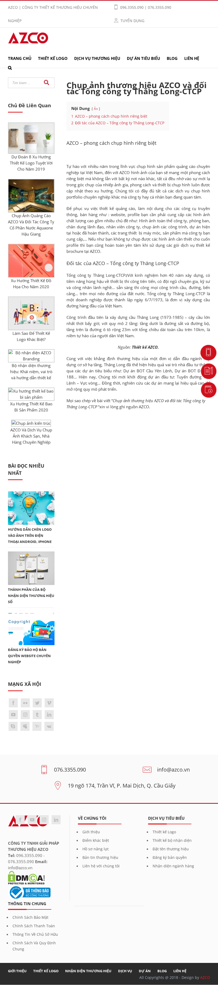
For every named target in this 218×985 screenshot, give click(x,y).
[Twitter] (37, 702)
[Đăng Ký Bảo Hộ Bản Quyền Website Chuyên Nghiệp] (31, 614)
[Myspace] (25, 726)
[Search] (10, 69)
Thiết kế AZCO (145, 347)
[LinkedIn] (49, 714)
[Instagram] (25, 714)
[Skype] (13, 726)
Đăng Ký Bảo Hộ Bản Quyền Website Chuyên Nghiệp (29, 656)
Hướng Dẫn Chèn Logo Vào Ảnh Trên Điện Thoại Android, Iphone (30, 535)
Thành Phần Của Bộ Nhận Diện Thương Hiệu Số (31, 595)
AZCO (144, 406)
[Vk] (49, 726)
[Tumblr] (37, 714)
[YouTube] (13, 714)
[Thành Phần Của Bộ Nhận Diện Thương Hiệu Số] (31, 554)
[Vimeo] (49, 702)
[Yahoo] (36, 726)
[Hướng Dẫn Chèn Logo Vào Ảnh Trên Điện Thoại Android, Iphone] (31, 494)
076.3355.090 (70, 769)
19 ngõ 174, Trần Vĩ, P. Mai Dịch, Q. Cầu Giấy (121, 785)
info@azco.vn (173, 769)
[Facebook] (13, 702)
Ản (96, 108)
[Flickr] (25, 702)
